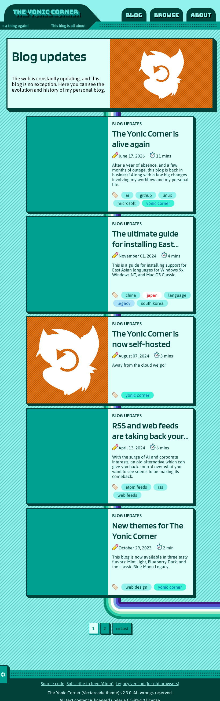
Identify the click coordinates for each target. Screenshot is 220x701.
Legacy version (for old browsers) (147, 683)
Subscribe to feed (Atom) (90, 683)
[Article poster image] (67, 164)
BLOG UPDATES (127, 123)
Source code (52, 683)
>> (122, 628)
